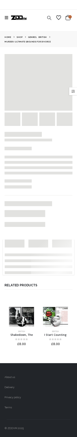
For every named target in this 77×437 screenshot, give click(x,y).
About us (10, 377)
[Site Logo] (19, 17)
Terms (8, 407)
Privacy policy (13, 397)
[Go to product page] (22, 315)
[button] (8, 17)
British (21, 331)
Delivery (9, 387)
